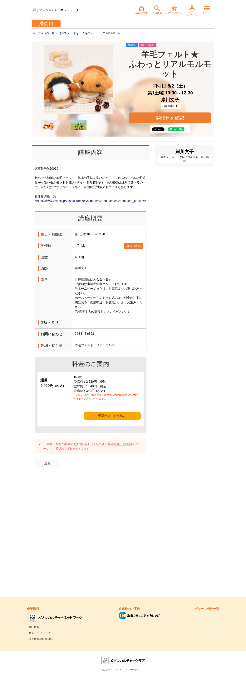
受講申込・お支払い (112, 415)
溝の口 (62, 33)
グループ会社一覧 (206, 608)
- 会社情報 (33, 627)
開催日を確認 (170, 117)
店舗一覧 (49, 33)
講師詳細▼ (171, 105)
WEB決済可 (147, 44)
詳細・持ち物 (123, 444)
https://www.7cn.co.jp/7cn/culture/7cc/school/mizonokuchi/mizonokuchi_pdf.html (90, 200)
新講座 (132, 44)
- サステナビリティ (38, 633)
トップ (36, 33)
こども (75, 33)
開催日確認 (133, 246)
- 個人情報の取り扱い (40, 638)
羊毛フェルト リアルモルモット (98, 345)
